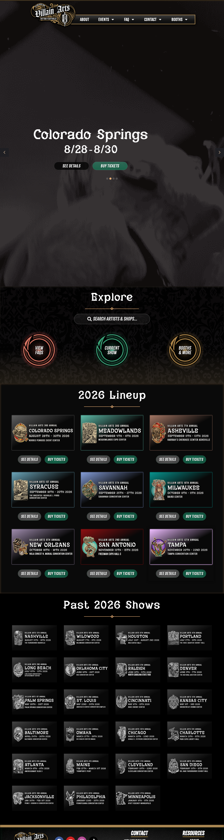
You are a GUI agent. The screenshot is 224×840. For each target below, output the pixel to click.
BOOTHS (177, 19)
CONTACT (150, 19)
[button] (219, 152)
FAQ (126, 19)
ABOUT (84, 19)
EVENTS (103, 19)
